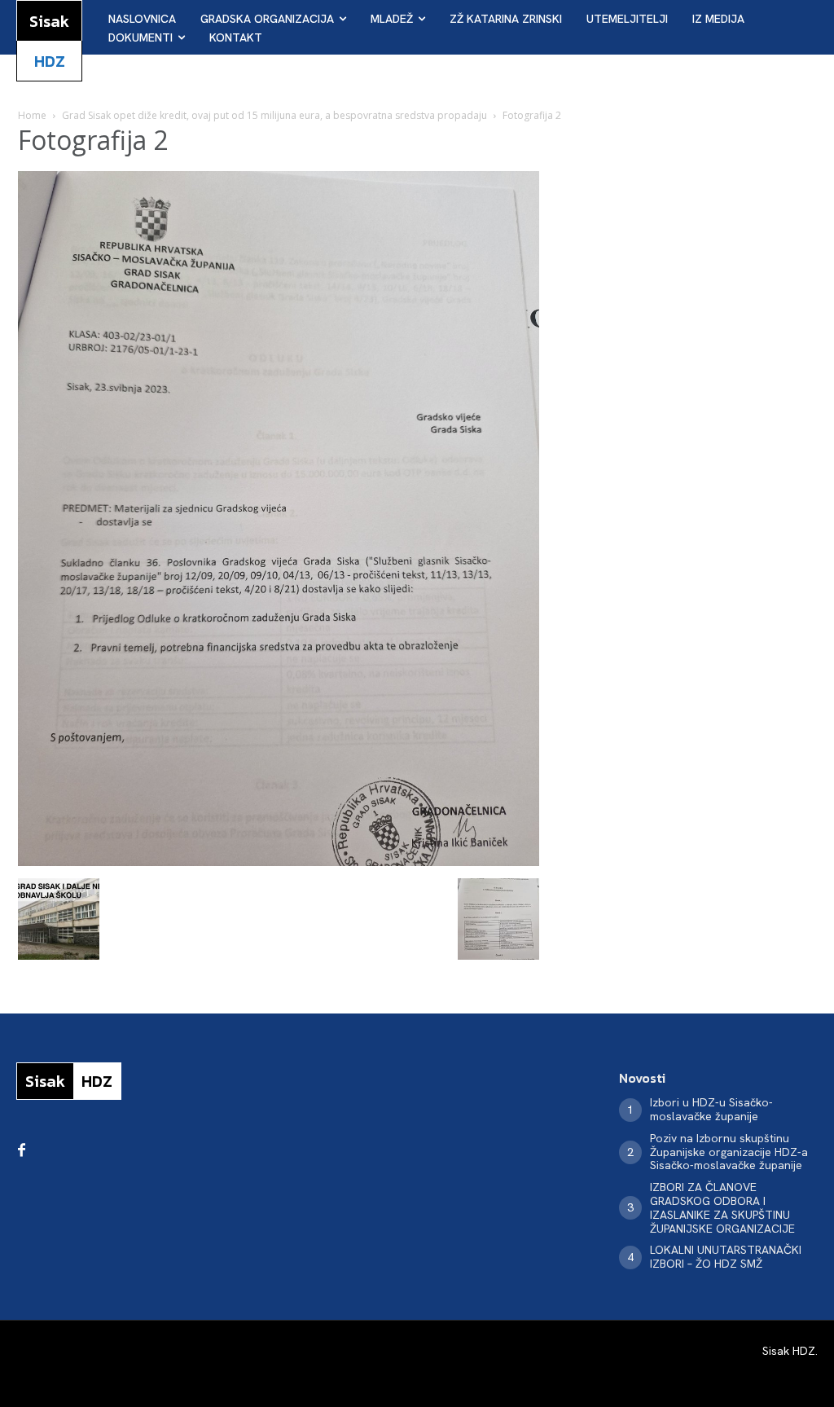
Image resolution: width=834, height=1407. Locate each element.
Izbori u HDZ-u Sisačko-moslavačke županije (711, 1109)
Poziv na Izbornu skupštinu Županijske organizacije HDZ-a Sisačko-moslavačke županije (729, 1152)
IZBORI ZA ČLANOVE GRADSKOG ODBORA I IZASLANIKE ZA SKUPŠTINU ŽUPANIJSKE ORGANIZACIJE (722, 1207)
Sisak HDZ (788, 1350)
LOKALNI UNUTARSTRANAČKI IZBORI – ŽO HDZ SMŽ (725, 1256)
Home (32, 115)
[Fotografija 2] (278, 861)
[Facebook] (21, 1151)
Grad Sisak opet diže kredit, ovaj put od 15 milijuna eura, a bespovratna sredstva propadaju (274, 115)
